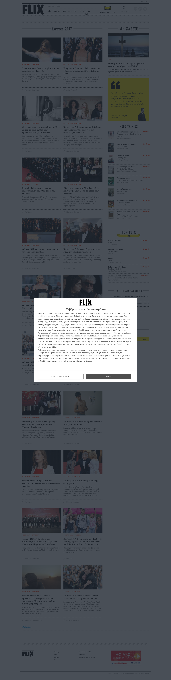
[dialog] (85, 340)
